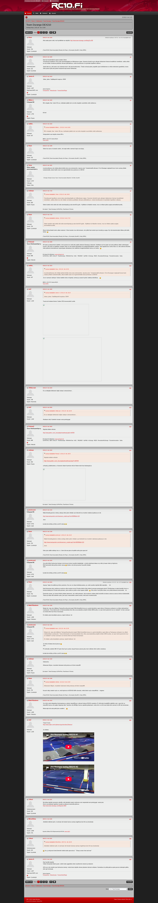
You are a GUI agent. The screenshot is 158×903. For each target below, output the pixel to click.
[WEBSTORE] (27, 258)
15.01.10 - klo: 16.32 (47, 123)
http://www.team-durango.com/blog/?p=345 (81, 40)
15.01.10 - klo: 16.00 (47, 56)
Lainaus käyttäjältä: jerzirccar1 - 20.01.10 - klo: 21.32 (58, 535)
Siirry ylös (29, 881)
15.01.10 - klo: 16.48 (47, 145)
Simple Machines (36, 899)
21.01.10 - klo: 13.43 (47, 658)
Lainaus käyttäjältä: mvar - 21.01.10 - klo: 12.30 (57, 628)
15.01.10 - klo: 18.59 (47, 289)
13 (50, 32)
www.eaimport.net (59, 254)
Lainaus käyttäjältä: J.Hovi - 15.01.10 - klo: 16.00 (57, 194)
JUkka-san (32, 388)
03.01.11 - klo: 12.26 (47, 720)
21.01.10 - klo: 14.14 (47, 700)
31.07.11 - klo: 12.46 (47, 859)
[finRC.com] (27, 92)
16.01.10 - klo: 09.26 (47, 407)
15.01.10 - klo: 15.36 (47, 37)
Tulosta (129, 32)
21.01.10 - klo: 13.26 (47, 624)
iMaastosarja (53, 90)
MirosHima (32, 819)
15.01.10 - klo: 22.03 (47, 387)
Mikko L (31, 100)
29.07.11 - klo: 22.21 (47, 799)
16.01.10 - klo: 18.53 (47, 426)
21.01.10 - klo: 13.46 (47, 678)
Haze (30, 37)
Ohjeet (115, 899)
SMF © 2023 (29, 899)
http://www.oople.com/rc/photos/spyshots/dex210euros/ (57, 724)
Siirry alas (29, 32)
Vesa (30, 165)
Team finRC (46, 140)
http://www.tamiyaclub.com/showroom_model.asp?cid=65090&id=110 (61, 516)
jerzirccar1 (32, 510)
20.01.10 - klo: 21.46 (47, 531)
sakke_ (30, 124)
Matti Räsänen (33, 605)
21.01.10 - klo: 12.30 (47, 605)
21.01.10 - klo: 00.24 (47, 582)
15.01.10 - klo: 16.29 (47, 100)
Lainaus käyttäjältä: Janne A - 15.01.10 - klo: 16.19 (57, 292)
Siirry (107, 889)
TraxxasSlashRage (62, 90)
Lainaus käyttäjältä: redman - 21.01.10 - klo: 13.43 (57, 682)
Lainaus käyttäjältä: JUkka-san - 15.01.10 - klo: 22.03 (58, 411)
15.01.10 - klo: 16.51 (47, 165)
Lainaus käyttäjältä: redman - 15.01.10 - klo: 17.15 (57, 218)
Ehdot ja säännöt (121, 899)
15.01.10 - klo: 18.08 (47, 241)
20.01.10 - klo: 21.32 (47, 509)
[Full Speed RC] (27, 116)
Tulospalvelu (46, 90)
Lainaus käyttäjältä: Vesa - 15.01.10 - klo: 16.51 (57, 269)
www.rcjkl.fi (67, 831)
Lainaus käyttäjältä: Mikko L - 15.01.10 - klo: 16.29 (57, 127)
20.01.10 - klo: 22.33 (47, 560)
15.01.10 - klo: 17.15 (47, 190)
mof (29, 289)
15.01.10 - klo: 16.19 (47, 76)
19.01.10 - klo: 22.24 (47, 450)
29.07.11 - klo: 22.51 (47, 838)
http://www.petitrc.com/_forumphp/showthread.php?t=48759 (58, 432)
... (48, 32)
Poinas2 (31, 242)
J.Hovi (30, 57)
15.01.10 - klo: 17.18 (47, 214)
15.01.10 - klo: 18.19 (47, 265)
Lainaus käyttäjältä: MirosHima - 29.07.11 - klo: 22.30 (58, 842)
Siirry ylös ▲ (129, 899)
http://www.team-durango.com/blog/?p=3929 (54, 805)
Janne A (31, 76)
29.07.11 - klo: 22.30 (47, 819)
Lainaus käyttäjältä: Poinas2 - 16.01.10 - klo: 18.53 (57, 453)
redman (31, 191)
